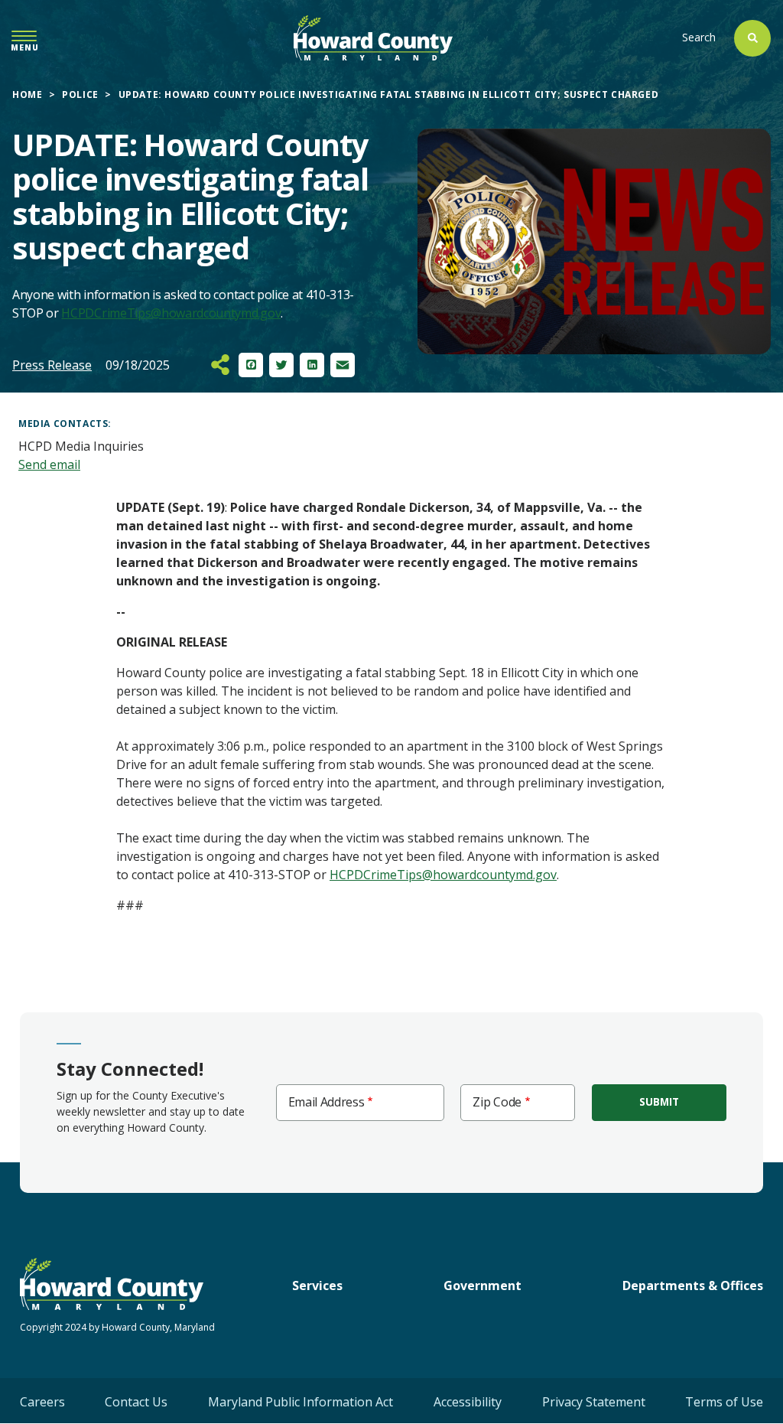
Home (27, 94)
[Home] (373, 37)
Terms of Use (724, 1401)
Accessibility (468, 1401)
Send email (49, 464)
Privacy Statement (593, 1401)
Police (80, 94)
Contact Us (136, 1401)
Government (482, 1285)
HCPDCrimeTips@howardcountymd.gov (171, 313)
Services (317, 1285)
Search (699, 37)
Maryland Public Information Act (300, 1401)
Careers (42, 1401)
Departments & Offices (692, 1285)
